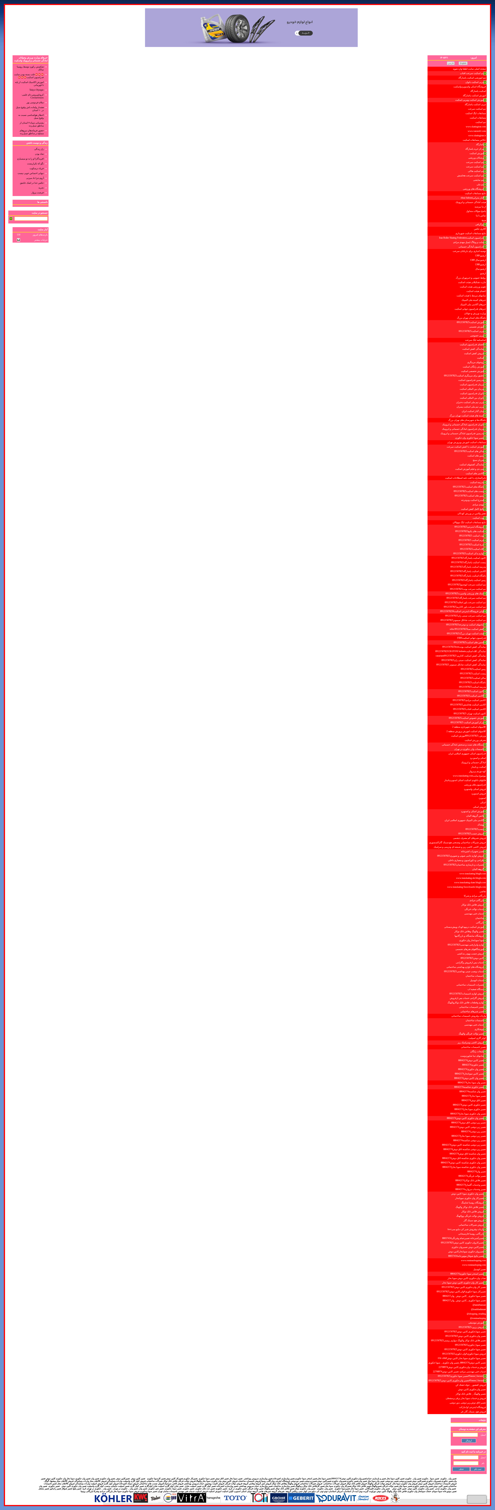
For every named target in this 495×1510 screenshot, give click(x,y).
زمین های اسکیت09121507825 (469, 495)
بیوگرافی (479, 224)
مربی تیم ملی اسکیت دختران (470, 402)
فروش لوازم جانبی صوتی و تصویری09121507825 (460, 855)
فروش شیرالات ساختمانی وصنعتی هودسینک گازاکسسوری (457, 842)
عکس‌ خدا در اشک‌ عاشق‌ (32, 183)
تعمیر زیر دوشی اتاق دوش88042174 (468, 1122)
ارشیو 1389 (480, 255)
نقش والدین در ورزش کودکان (471, 513)
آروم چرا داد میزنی (35, 178)
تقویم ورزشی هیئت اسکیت (473, 286)
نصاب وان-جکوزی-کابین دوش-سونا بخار (467, 1278)
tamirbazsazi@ (479, 1305)
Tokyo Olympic (36, 90)
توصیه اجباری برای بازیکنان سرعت (469, 251)
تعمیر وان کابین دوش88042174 (469, 1078)
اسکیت (480, 357)
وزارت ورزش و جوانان (475, 313)
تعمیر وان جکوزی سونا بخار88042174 (468, 1113)
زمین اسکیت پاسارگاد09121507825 (469, 580)
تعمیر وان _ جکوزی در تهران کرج (96, 1489)
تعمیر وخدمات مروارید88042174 (470, 1189)
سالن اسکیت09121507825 (473, 678)
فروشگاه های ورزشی (473, 189)
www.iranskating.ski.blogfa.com (471, 878)
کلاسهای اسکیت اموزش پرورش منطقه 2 (466, 731)
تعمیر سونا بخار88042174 (474, 1096)
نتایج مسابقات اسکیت (475, 193)
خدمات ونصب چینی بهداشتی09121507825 (464, 971)
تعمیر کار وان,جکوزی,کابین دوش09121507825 (464, 1287)
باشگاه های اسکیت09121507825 (468, 486)
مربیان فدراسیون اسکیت (472, 384)
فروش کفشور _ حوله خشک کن (471, 1385)
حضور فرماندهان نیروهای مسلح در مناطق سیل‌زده (32, 132)
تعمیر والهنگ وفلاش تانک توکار (469, 931)
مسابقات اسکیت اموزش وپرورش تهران (466, 442)
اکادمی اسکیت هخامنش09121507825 (468, 704)
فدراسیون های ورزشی (475, 784)
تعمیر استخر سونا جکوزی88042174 (467, 1273)
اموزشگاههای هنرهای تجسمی (469, 949)
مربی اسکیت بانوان (474, 82)
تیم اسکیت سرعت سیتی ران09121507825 (465, 615)
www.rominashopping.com (473, 1260)
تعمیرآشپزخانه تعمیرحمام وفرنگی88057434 (463, 1238)
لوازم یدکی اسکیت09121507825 (468, 553)
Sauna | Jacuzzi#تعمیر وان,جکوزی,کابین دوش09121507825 (456, 1380)
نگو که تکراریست (35, 163)
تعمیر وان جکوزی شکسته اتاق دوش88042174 (464, 1158)
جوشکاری (479, 1029)
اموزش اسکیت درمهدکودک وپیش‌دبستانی (464, 927)
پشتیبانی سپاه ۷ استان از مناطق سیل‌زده (32, 124)
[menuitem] (457, 69)
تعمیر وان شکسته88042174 (472, 1091)
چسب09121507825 (474, 829)
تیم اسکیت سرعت (477, 108)
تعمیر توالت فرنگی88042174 (472, 1176)
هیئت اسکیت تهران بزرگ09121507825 (465, 633)
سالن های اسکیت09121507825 (469, 451)
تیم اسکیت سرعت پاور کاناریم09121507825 (465, 606)
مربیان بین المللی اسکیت (472, 389)
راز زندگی (39, 149)
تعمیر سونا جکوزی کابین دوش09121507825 (465, 1349)
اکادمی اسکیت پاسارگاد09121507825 (468, 571)
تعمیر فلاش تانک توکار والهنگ (470, 1207)
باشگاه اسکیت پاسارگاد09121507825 (468, 575)
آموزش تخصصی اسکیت (472, 371)
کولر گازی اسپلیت (477, 1038)
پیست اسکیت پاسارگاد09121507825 (468, 562)
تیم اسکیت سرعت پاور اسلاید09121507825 (465, 602)
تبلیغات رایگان (477, 1051)
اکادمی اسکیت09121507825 (470, 695)
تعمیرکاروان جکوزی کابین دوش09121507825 (462, 1242)
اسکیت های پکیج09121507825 (469, 531)
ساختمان (479, 918)
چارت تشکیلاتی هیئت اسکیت (472, 282)
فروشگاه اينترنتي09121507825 (469, 526)
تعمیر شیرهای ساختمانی (472, 1011)
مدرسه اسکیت (477, 482)
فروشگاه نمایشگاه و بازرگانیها (469, 935)
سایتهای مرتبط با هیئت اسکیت (471, 295)
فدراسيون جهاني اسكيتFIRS (471, 638)
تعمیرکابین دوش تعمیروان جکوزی (467, 1247)
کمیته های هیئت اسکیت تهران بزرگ (467, 415)
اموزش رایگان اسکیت (473, 366)
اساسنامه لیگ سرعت (475, 340)
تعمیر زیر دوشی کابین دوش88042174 (468, 1127)
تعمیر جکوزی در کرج (237, 1489)
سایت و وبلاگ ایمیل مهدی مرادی (468, 242)
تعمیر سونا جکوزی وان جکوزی (469, 438)
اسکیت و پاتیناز (478, 767)
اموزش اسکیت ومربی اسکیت (469, 100)
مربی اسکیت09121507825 (471, 331)
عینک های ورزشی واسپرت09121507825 (465, 593)
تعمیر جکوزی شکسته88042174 (469, 1087)
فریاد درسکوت (37, 168)
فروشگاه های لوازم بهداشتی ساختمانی (465, 967)
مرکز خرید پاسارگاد (474, 149)
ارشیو (483, 273)
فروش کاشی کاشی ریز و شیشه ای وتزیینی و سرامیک (460, 847)
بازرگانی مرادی (476, 900)
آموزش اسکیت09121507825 (470, 322)
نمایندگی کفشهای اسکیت (471, 464)
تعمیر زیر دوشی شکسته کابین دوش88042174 (464, 1144)
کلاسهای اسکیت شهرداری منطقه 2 (469, 727)
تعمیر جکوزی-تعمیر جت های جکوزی (211, 1489)
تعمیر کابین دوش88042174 (471, 1060)
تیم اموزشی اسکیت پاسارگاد (472, 77)
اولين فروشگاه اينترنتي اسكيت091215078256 (462, 611)
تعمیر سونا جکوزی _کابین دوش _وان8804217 (464, 1296)
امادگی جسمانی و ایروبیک (473, 762)
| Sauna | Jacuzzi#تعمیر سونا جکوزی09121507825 (461, 1376)
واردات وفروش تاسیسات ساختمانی (468, 1016)
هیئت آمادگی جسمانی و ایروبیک (471, 202)
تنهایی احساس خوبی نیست (31, 173)
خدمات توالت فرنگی (474, 909)
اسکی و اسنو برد (478, 758)
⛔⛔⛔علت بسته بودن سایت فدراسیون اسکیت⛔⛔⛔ (29, 76)
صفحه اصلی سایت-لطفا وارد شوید (469, 68)
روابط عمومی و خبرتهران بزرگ (471, 277)
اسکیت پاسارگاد (478, 91)
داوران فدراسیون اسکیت (472, 393)
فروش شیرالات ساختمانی (471, 1225)
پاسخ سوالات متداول (476, 211)
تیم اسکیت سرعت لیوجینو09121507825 (467, 584)
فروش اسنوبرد (478, 793)
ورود (483, 220)
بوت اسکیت (478, 518)
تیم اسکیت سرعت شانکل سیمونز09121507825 (463, 620)
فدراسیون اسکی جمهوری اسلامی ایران (467, 753)
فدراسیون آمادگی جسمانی (471, 246)
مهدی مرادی (478, 504)
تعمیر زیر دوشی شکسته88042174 (469, 1140)
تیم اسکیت (480, 122)
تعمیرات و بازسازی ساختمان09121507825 (464, 864)
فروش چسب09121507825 (471, 833)
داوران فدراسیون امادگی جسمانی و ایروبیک (463, 424)
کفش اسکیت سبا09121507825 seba (467, 629)
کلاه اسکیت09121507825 (472, 549)
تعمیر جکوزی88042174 (473, 1064)
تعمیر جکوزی (188, 1489)
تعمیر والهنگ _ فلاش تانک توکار (471, 1393)
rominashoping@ (478, 1318)
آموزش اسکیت (476, 153)
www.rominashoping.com (474, 1265)
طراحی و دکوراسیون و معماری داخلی (466, 860)
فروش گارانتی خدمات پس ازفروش (467, 998)
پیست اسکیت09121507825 (473, 673)
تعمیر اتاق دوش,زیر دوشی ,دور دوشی (468, 1402)
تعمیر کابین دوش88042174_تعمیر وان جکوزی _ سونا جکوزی (457, 1362)
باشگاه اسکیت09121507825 (472, 682)
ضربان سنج (478, 460)
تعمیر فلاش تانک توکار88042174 (470, 1180)
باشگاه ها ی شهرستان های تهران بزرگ (467, 420)
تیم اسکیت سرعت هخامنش (470, 175)
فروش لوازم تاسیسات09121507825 (466, 993)
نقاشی (483, 891)
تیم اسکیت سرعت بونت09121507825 (468, 589)
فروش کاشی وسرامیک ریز (471, 1042)
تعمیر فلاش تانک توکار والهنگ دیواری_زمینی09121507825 (458, 1340)
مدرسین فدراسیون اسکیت (471, 380)
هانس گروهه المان (475, 815)
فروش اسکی (479, 807)
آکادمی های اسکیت (475, 473)
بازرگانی (480, 922)
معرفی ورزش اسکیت (475, 740)
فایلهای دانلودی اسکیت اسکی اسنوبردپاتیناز (465, 780)
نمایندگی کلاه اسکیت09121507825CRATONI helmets (460, 651)
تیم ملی (480, 184)
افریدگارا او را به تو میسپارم (30, 158)
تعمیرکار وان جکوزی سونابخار (469, 1198)
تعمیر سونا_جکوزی (173, 1489)
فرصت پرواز (38, 192)
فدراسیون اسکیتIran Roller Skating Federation (461, 237)
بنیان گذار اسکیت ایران (473, 411)
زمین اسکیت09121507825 (473, 669)
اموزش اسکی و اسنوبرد (472, 811)
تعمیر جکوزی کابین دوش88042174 (469, 1104)
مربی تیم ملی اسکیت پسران (470, 406)
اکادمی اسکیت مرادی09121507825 (469, 700)
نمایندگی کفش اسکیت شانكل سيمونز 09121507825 (461, 664)
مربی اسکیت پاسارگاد (475, 104)
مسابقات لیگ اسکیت (475, 113)
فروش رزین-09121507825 (471, 1327)
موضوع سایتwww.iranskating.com (469, 775)
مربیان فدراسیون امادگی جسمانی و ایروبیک (463, 429)
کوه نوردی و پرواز (477, 771)
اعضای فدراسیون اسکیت (472, 344)
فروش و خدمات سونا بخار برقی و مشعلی (466, 1398)
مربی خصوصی (477, 335)
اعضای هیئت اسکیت (476, 291)
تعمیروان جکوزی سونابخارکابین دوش (466, 1251)
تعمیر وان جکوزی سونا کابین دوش (467, 1193)
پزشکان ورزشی (476, 157)
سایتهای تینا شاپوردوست (472, 1056)
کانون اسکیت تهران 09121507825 (470, 713)
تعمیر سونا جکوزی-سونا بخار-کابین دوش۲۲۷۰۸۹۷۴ (462, 1358)
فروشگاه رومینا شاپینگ (472, 1202)
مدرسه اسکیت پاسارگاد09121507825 (468, 566)
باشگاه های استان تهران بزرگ (471, 317)
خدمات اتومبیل (477, 980)
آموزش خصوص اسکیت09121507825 (466, 718)
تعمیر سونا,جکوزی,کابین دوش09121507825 (465, 1331)
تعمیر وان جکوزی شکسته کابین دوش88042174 (463, 1162)
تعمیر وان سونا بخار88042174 (472, 1082)
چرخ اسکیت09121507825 (471, 544)
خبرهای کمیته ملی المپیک (474, 300)
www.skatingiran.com (476, 126)
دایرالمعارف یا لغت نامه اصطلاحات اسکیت (465, 478)
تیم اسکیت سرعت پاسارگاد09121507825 (466, 598)
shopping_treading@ (476, 1313)
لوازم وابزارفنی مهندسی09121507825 (466, 944)
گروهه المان (478, 869)
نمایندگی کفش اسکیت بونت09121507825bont (464, 646)
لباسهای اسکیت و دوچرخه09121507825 (465, 624)
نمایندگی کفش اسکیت (473, 349)
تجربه (41, 187)
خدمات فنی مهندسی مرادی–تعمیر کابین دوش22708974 (459, 1371)
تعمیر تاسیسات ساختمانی (471, 1007)
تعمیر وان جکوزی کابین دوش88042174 (465, 1118)
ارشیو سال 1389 (478, 260)
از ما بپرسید (480, 206)
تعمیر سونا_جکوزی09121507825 (470, 1345)
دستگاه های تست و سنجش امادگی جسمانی (463, 744)
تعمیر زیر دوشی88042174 (473, 1131)
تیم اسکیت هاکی (476, 171)
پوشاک (480, 824)
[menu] (457, 740)
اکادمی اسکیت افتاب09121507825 (469, 709)
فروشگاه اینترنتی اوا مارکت (472, 1407)
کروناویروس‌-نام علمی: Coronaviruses (32, 96)
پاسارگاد (480, 144)
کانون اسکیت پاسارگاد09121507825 (468, 558)
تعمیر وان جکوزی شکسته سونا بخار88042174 (464, 1167)
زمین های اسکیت (475, 455)
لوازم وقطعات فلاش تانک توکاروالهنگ (465, 1002)
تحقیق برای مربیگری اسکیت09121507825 (464, 375)
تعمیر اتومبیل (479, 1269)
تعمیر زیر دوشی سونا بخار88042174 (468, 1136)
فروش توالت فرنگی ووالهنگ (470, 1216)
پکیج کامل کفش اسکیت (472, 509)
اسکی (483, 802)
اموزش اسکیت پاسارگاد (474, 95)
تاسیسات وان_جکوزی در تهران (469, 749)
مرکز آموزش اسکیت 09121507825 (467, 722)
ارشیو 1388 (480, 264)
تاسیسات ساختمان (475, 976)
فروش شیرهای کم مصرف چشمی (469, 838)
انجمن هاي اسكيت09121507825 (469, 642)
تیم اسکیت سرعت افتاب (472, 73)
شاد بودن (39, 154)
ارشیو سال (480, 269)
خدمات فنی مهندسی (474, 913)
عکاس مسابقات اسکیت (474, 140)
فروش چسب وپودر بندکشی (470, 953)
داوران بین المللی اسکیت (472, 397)
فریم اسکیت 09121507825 (471, 540)
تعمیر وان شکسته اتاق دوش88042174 (468, 1153)
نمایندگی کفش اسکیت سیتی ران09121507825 (463, 660)
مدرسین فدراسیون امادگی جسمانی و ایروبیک (462, 433)
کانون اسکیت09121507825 (471, 691)
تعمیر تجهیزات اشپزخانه (472, 851)
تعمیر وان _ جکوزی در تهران (125, 1489)
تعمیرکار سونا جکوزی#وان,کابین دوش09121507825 (461, 1291)
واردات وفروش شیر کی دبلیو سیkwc (466, 1229)
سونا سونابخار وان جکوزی (471, 940)
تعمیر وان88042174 (476, 1171)
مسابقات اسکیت (478, 117)
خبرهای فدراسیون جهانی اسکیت (470, 309)
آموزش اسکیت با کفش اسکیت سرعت (465, 446)
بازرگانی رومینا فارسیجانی (471, 1233)
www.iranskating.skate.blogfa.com (470, 882)
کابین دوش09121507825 (472, 958)
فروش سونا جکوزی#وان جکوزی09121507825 (464, 1353)
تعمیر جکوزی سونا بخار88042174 (470, 1109)
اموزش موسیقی (476, 1322)
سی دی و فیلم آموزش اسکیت (469, 469)
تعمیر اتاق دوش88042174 (474, 1100)
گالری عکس (480, 229)
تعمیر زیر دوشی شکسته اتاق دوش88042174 (464, 1149)
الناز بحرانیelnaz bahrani (472, 197)
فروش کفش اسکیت (474, 353)
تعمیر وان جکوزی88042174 (471, 1069)
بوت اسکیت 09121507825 (471, 535)
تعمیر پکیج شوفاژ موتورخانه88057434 (466, 1256)
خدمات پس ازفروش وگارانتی (470, 962)
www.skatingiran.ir (477, 135)
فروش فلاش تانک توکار (472, 904)
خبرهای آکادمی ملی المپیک (473, 304)
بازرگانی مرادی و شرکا (475, 895)
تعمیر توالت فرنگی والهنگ (471, 1033)
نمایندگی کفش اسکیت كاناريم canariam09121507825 (461, 655)
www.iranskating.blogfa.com (472, 873)
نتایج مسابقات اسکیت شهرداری (470, 233)
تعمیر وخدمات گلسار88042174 (471, 1184)
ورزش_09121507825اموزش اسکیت (468, 735)
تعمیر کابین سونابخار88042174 (469, 1073)
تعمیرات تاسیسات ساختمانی (470, 984)
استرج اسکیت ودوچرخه (472, 500)
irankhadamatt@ (478, 1309)
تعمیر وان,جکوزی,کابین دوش (472, 1389)
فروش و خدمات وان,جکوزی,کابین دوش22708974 (462, 1367)
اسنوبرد (482, 798)
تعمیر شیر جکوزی (156, 1489)
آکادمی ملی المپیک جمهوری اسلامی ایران (464, 820)
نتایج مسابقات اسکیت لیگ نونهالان (469, 522)
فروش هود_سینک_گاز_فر (473, 1411)
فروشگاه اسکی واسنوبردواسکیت (469, 86)
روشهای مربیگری (475, 362)
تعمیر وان (143, 1489)
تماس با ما (481, 215)
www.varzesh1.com (477, 131)
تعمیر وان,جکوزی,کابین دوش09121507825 (465, 1336)
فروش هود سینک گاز (474, 1220)
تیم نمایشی (478, 180)
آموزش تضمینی (476, 326)
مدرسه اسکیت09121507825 (472, 687)
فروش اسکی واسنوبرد (475, 789)
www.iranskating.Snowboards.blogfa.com (466, 887)
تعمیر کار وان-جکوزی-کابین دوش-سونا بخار (463, 1282)
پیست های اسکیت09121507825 (469, 491)
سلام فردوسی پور (35, 102)
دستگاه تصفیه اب (476, 989)
